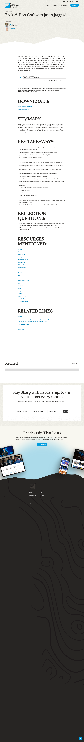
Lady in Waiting (21, 262)
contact (42, 492)
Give (64, 1)
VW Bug (20, 272)
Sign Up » (66, 411)
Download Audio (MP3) (23, 109)
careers (30, 503)
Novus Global (21, 329)
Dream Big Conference (23, 324)
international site (44, 498)
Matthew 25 (21, 270)
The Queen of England (23, 259)
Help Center (70, 1)
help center (43, 495)
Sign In (77, 1)
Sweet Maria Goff (22, 267)
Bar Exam (20, 249)
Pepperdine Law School (23, 280)
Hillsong (20, 257)
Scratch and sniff (22, 296)
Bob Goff (20, 316)
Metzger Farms (21, 291)
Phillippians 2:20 (21, 265)
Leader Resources (33, 495)
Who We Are (64, 5)
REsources (55, 5)
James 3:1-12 (21, 298)
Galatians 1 (20, 293)
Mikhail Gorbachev (22, 252)
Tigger (19, 275)
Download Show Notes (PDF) (25, 106)
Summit (48, 5)
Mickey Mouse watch (23, 301)
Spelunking (20, 285)
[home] (12, 5)
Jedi (18, 283)
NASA (19, 278)
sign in (41, 500)
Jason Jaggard (21, 326)
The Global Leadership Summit (25, 332)
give (30, 500)
